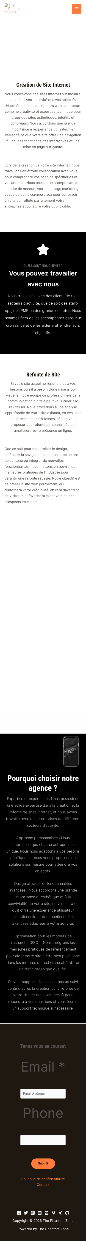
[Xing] (60, 1213)
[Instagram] (33, 1213)
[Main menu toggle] (77, 9)
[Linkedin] (40, 1213)
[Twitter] (26, 1213)
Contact (43, 1184)
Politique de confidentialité (43, 1179)
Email (43, 1066)
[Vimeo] (53, 1213)
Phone (43, 1113)
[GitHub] (67, 1213)
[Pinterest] (46, 1213)
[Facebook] (19, 1213)
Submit (43, 1163)
